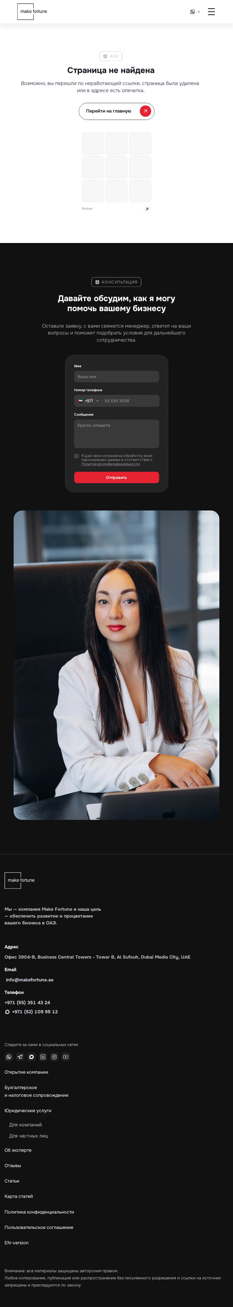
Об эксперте (18, 1150)
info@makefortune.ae (29, 980)
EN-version (16, 1243)
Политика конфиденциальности (39, 1212)
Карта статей (19, 1196)
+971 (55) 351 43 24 (27, 1003)
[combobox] (90, 401)
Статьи (12, 1181)
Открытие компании (26, 1072)
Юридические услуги (28, 1111)
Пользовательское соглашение (39, 1227)
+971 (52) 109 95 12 (35, 1012)
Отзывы (13, 1166)
